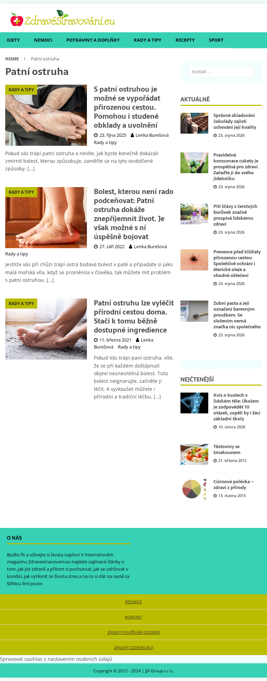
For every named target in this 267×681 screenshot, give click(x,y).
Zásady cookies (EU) (133, 647)
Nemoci (43, 40)
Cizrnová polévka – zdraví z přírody (233, 484)
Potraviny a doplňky (93, 40)
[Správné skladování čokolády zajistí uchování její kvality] (194, 123)
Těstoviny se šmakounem (227, 449)
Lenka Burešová (152, 135)
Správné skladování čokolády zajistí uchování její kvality (234, 121)
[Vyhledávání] (221, 72)
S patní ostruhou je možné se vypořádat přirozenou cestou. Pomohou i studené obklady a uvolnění (127, 107)
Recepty (185, 40)
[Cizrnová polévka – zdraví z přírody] (194, 489)
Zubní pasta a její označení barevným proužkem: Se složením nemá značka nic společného (237, 315)
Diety (13, 40)
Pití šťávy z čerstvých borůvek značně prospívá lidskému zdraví (235, 215)
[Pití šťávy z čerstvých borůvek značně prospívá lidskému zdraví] (194, 214)
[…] (31, 168)
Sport (216, 40)
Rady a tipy (147, 40)
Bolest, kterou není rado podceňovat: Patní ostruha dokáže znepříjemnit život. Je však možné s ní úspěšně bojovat (133, 214)
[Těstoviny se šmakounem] (194, 454)
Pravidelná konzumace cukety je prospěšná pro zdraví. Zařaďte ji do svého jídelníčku (236, 166)
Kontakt (133, 617)
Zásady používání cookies (133, 632)
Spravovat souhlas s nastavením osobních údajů (56, 659)
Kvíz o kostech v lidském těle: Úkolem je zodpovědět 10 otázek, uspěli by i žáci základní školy (236, 407)
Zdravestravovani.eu (49, 561)
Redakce (133, 601)
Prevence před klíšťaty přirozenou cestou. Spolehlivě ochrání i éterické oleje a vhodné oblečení (237, 263)
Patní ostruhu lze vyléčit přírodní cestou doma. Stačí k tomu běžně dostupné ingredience (134, 316)
